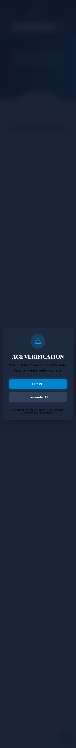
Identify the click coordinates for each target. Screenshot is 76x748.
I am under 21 (38, 397)
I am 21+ (38, 384)
